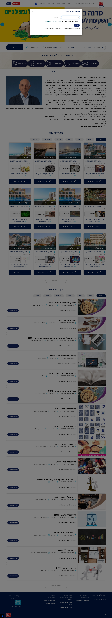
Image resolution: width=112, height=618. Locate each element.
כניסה (77, 25)
